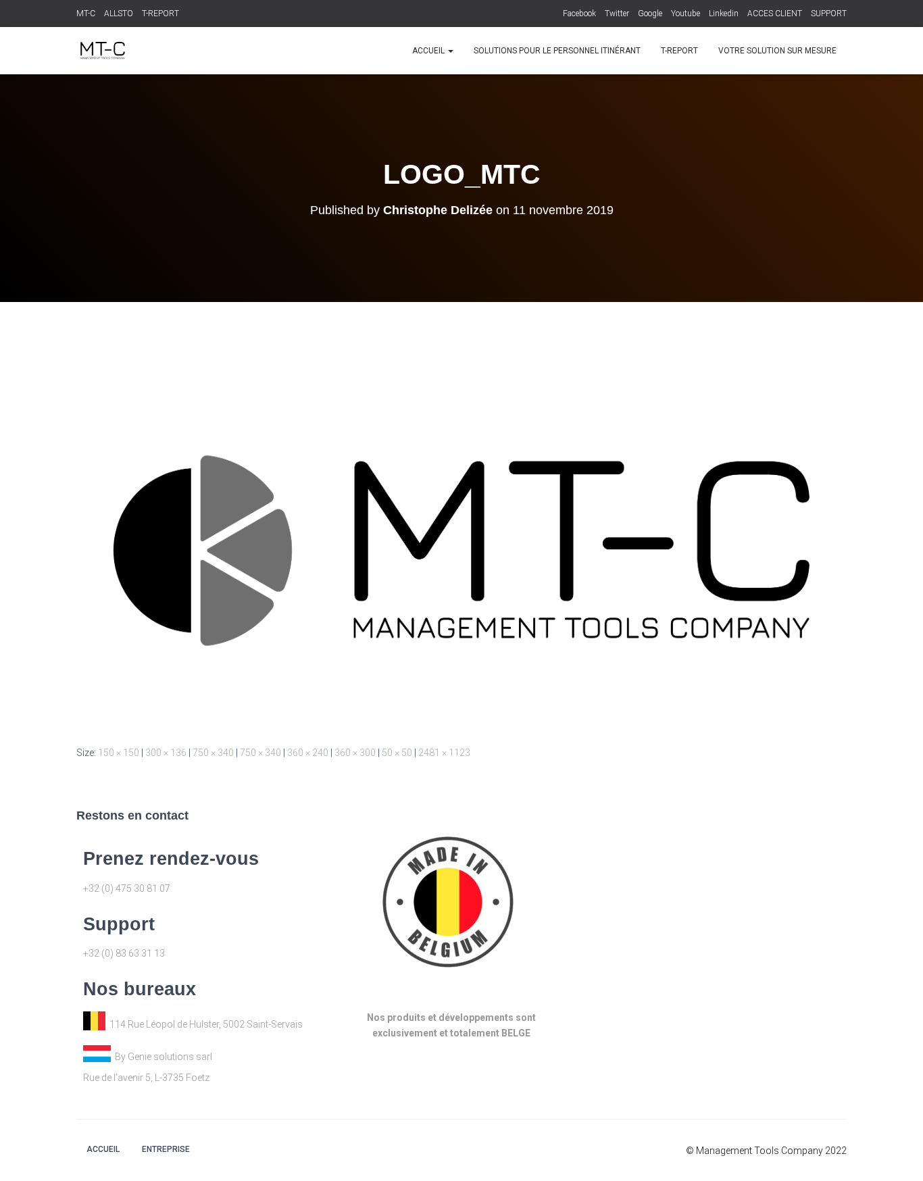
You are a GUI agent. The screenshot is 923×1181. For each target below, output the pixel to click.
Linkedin (724, 13)
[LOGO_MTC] (461, 549)
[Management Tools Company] (101, 51)
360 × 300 (355, 752)
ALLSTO (118, 13)
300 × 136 (165, 752)
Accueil (429, 50)
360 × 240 (307, 752)
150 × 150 (118, 752)
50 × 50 (397, 752)
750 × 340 (213, 752)
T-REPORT (160, 13)
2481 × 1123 (444, 752)
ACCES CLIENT (774, 13)
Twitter (617, 13)
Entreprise (166, 1149)
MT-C (85, 13)
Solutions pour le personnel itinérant (557, 50)
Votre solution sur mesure (777, 50)
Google (650, 13)
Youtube (685, 13)
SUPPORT (829, 13)
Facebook (579, 13)
